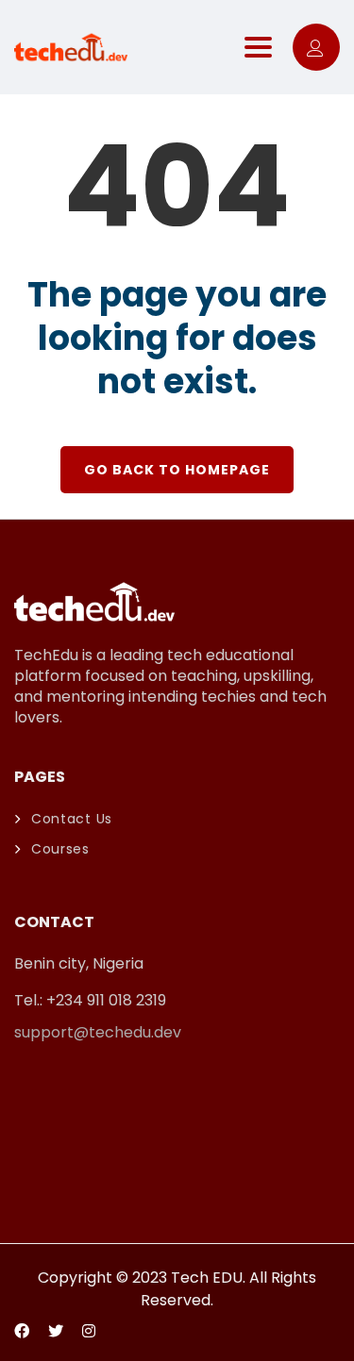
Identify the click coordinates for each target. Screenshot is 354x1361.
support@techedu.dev (97, 1032)
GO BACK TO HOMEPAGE (177, 469)
